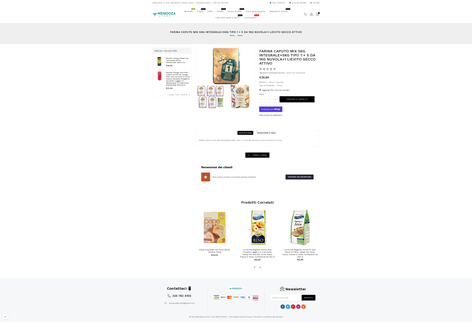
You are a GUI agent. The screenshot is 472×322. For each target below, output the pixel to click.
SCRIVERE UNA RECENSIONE (299, 177)
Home (232, 35)
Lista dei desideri (299, 3)
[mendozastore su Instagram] (298, 306)
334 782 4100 (181, 296)
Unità (261, 94)
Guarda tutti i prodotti (180, 94)
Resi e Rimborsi (278, 3)
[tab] (245, 133)
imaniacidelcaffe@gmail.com (182, 303)
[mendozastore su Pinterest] (293, 306)
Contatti (316, 3)
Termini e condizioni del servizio (268, 317)
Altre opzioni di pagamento (270, 115)
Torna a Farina (259, 155)
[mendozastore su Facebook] (282, 306)
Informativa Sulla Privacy (240, 317)
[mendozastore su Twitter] (288, 306)
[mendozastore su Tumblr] (303, 306)
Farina (240, 35)
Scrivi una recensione (295, 73)
